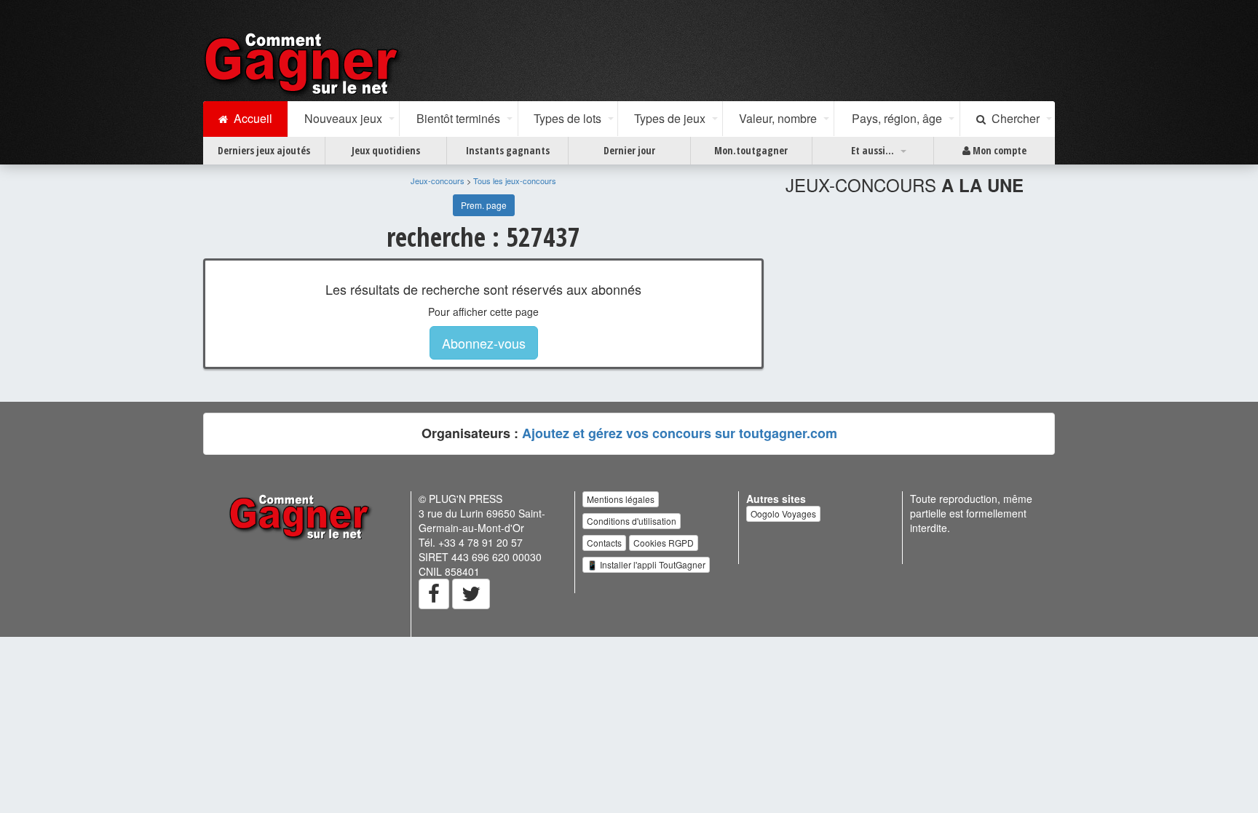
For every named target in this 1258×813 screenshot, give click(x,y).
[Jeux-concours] (304, 63)
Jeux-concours (437, 180)
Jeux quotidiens (386, 150)
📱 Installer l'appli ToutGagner (646, 564)
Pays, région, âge (897, 118)
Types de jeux (669, 118)
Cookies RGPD (663, 542)
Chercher (1013, 118)
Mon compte (998, 150)
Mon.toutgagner (751, 150)
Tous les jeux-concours (514, 180)
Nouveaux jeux (343, 118)
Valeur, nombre (778, 118)
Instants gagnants (508, 150)
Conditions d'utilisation (631, 521)
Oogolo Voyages (783, 513)
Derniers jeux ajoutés (264, 150)
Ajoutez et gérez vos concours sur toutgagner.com (679, 433)
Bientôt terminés (458, 118)
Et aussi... (872, 150)
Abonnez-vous (484, 342)
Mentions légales (620, 499)
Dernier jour (629, 150)
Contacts (604, 542)
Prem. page (484, 205)
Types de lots (567, 118)
